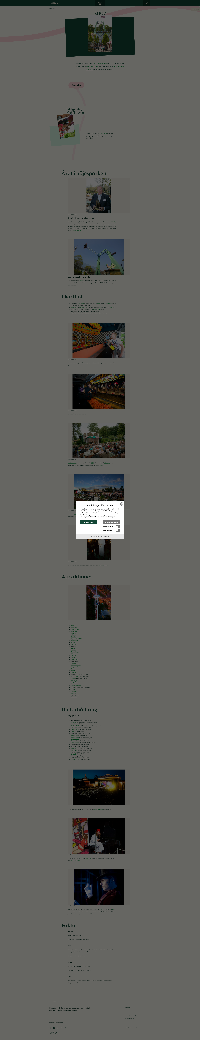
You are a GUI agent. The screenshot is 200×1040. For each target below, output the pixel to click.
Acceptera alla (88, 522)
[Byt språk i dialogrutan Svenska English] (121, 504)
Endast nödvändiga (111, 522)
